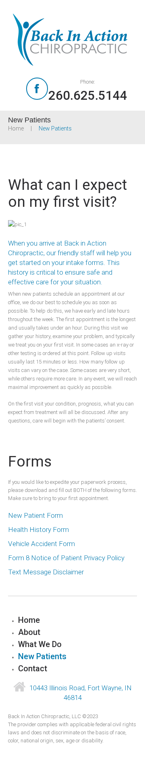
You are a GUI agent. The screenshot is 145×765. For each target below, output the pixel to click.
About (29, 632)
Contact (32, 668)
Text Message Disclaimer (46, 572)
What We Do (40, 644)
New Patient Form (35, 515)
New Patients (42, 656)
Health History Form (38, 529)
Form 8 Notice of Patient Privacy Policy (66, 558)
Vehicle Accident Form (41, 544)
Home (16, 128)
